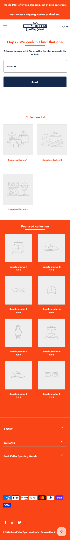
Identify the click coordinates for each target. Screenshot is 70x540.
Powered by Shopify (51, 532)
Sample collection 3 (18, 209)
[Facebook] (5, 523)
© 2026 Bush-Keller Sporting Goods (21, 532)
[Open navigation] (9, 26)
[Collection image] (17, 152)
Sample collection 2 (52, 159)
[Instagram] (12, 523)
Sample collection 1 (17, 159)
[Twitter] (19, 523)
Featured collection (35, 226)
